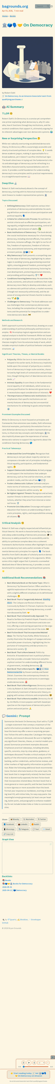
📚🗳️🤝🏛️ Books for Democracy (17, 883)
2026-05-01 (7, 887)
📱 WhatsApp (9, 829)
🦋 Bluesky (14, 819)
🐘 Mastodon (28, 819)
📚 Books (6, 880)
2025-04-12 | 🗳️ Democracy (14, 890)
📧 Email (46, 829)
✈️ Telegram (24, 829)
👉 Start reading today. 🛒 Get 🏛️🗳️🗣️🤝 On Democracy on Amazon (29, 1074)
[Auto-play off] (48, 1062)
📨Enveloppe (35, 919)
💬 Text (36, 829)
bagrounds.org (15, 6)
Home (5, 16)
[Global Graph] (50, 844)
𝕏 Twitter (42, 819)
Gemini (11, 716)
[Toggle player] (53, 1057)
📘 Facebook (9, 824)
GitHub (5, 922)
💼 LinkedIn (22, 824)
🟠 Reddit (35, 824)
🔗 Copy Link (8, 834)
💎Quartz (11, 919)
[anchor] (4, 30)
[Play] (28, 1062)
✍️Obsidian (22, 919)
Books (13, 16)
